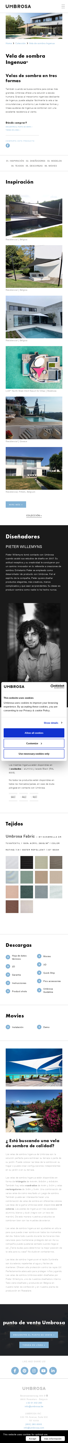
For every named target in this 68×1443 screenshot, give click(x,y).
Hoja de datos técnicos (19, 957)
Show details (51, 722)
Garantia (16, 974)
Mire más (14, 504)
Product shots (19, 991)
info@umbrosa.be (34, 1406)
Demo (46, 1027)
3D (44, 964)
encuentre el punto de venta (18, 127)
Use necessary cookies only (34, 753)
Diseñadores (37, 160)
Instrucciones (19, 983)
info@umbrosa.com (34, 1427)
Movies (53, 165)
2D (13, 966)
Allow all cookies (34, 733)
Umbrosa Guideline (48, 990)
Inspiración (17, 160)
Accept (32, 1438)
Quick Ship (49, 972)
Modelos (56, 160)
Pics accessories (52, 981)
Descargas (36, 165)
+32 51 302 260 (34, 1402)
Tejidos (19, 165)
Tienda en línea (12, 130)
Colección (33, 515)
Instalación (17, 1027)
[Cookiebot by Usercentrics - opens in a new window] (50, 687)
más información (53, 1438)
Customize (32, 743)
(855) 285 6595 (34, 1424)
